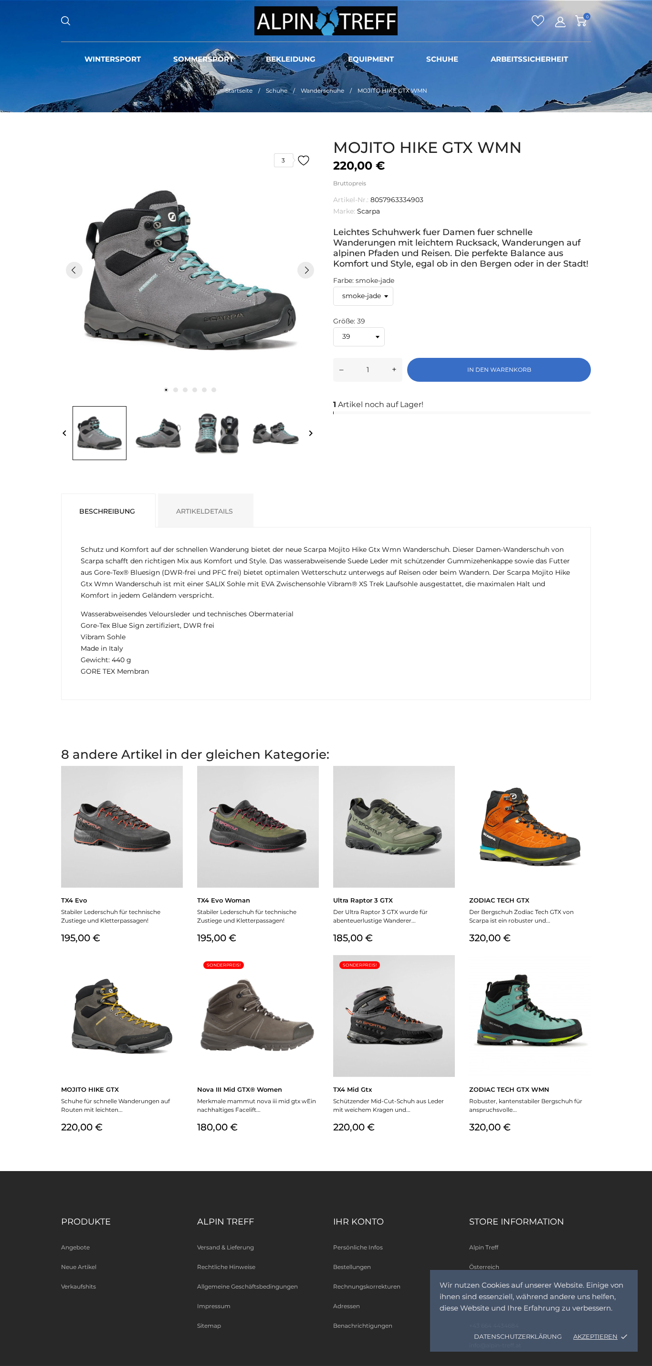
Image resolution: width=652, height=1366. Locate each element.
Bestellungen (352, 1266)
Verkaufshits (78, 1286)
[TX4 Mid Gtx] (446, 980)
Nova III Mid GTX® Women (239, 1089)
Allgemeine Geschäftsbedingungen (247, 1286)
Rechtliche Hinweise (226, 1266)
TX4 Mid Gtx (352, 1089)
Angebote (75, 1247)
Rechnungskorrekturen (366, 1286)
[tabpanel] (190, 270)
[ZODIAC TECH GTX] (582, 790)
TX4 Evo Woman (223, 900)
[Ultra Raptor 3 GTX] (446, 790)
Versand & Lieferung (225, 1247)
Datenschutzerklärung (518, 1336)
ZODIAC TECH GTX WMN (509, 1089)
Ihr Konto (358, 1221)
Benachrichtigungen (362, 1325)
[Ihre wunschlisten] (538, 23)
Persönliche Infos (358, 1247)
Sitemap (209, 1325)
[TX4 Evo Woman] (310, 790)
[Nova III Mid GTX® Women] (310, 980)
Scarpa (368, 211)
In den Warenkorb (499, 369)
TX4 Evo (74, 900)
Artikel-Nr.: (350, 199)
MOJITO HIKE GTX (90, 1089)
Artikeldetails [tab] (204, 511)
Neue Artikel (78, 1266)
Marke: (344, 211)
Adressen (346, 1306)
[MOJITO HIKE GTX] (174, 980)
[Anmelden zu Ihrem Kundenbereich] (560, 22)
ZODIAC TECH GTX (499, 900)
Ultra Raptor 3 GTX (363, 900)
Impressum (214, 1306)
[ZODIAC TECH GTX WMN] (582, 980)
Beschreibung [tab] (107, 511)
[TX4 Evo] (174, 790)
